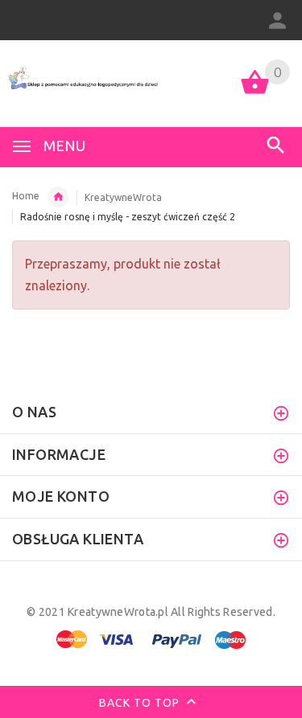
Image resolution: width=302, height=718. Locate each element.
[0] (255, 92)
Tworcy (58, 197)
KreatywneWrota (123, 197)
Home (25, 196)
